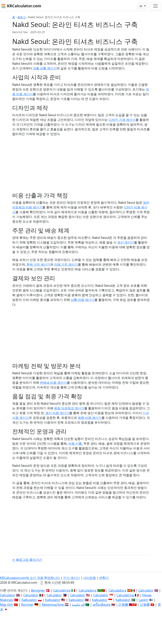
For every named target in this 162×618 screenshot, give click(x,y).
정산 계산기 (125, 242)
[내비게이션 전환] (155, 6)
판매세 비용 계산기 (53, 382)
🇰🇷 (141, 6)
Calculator (146, 590)
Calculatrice (125, 595)
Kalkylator (123, 600)
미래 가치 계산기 (66, 264)
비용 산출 (75, 443)
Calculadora (87, 590)
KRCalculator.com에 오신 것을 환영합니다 (30, 578)
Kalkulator (29, 600)
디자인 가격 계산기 (122, 120)
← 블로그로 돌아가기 (27, 559)
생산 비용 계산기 (57, 413)
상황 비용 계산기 (82, 300)
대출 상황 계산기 (45, 68)
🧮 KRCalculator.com (21, 5)
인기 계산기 (71, 578)
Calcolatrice (62, 590)
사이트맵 (89, 578)
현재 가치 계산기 (38, 264)
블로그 (21, 17)
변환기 (104, 578)
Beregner (38, 590)
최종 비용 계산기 (90, 417)
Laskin (143, 600)
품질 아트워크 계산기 (69, 408)
